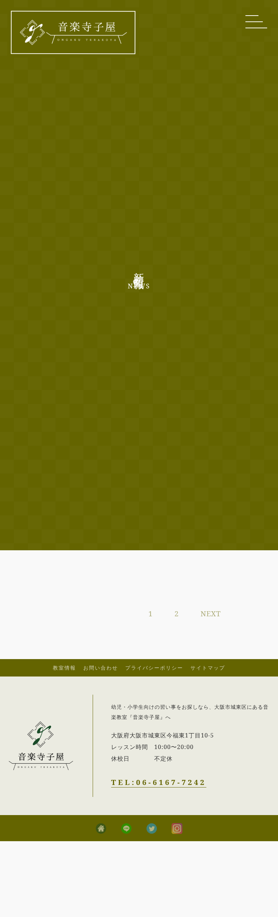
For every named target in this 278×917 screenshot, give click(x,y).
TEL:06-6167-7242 (158, 782)
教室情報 (64, 667)
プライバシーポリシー (154, 667)
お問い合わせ (100, 667)
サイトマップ (207, 667)
